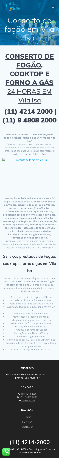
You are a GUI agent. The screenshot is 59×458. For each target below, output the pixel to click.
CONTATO (27, 426)
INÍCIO (27, 416)
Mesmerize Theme (31, 452)
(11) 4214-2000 (28, 393)
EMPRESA (27, 421)
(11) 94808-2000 (28, 397)
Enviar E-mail (28, 400)
